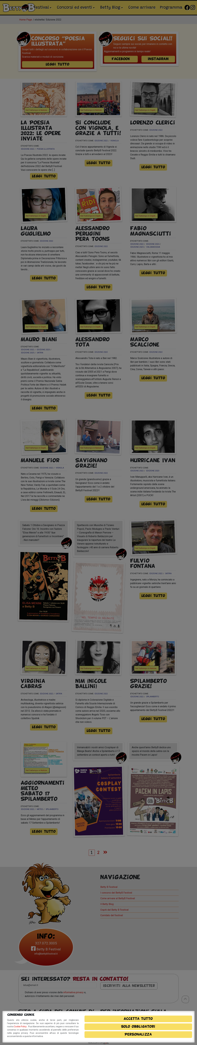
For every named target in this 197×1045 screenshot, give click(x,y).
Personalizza (138, 1034)
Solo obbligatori (138, 1026)
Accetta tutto (138, 1019)
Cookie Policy (20, 1026)
